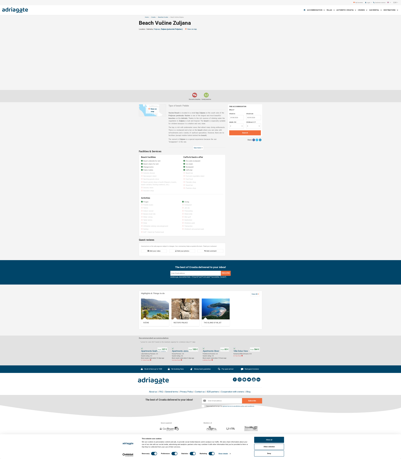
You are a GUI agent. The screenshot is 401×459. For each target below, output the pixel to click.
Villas (330, 10)
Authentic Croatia (345, 10)
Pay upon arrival (227, 369)
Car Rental (374, 10)
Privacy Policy (186, 392)
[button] (389, 2)
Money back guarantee (202, 369)
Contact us (200, 392)
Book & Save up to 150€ (153, 369)
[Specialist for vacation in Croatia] (153, 380)
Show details (223, 454)
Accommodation (315, 10)
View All (255, 294)
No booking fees (177, 369)
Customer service (380, 2)
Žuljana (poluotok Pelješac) (172, 29)
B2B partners (213, 392)
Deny (269, 453)
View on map (192, 29)
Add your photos (183, 251)
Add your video (155, 251)
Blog (248, 392)
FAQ (161, 392)
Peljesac (157, 29)
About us (153, 392)
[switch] (174, 453)
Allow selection (269, 447)
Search (245, 133)
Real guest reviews (251, 369)
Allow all (269, 440)
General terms (171, 392)
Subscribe (226, 273)
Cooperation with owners (232, 392)
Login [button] (368, 2)
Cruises (362, 10)
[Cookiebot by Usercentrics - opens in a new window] (128, 454)
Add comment (211, 251)
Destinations (390, 10)
